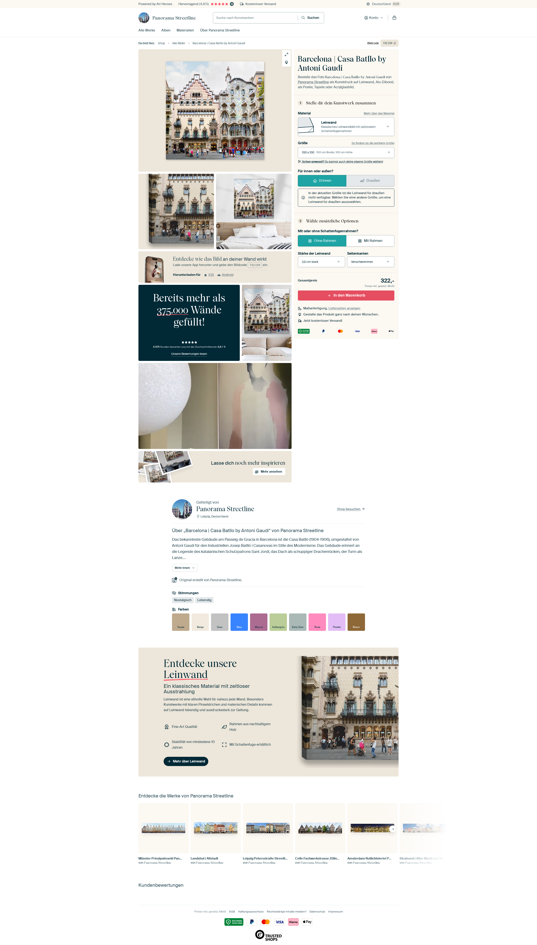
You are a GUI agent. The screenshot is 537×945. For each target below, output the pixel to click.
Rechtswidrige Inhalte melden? (286, 911)
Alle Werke (146, 30)
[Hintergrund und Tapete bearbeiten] (286, 62)
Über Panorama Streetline (220, 30)
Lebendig (204, 600)
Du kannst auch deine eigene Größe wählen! (342, 161)
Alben (165, 30)
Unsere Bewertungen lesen (189, 354)
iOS (211, 275)
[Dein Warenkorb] (394, 18)
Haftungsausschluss (251, 911)
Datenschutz (317, 911)
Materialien (185, 30)
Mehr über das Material (379, 113)
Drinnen (325, 180)
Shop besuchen (349, 509)
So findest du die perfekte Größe (373, 143)
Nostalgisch (183, 600)
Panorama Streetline (174, 18)
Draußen (373, 180)
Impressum (335, 911)
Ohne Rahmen (325, 241)
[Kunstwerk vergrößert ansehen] (286, 54)
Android (227, 275)
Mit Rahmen (373, 241)
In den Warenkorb (349, 295)
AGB (232, 911)
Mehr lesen (182, 568)
